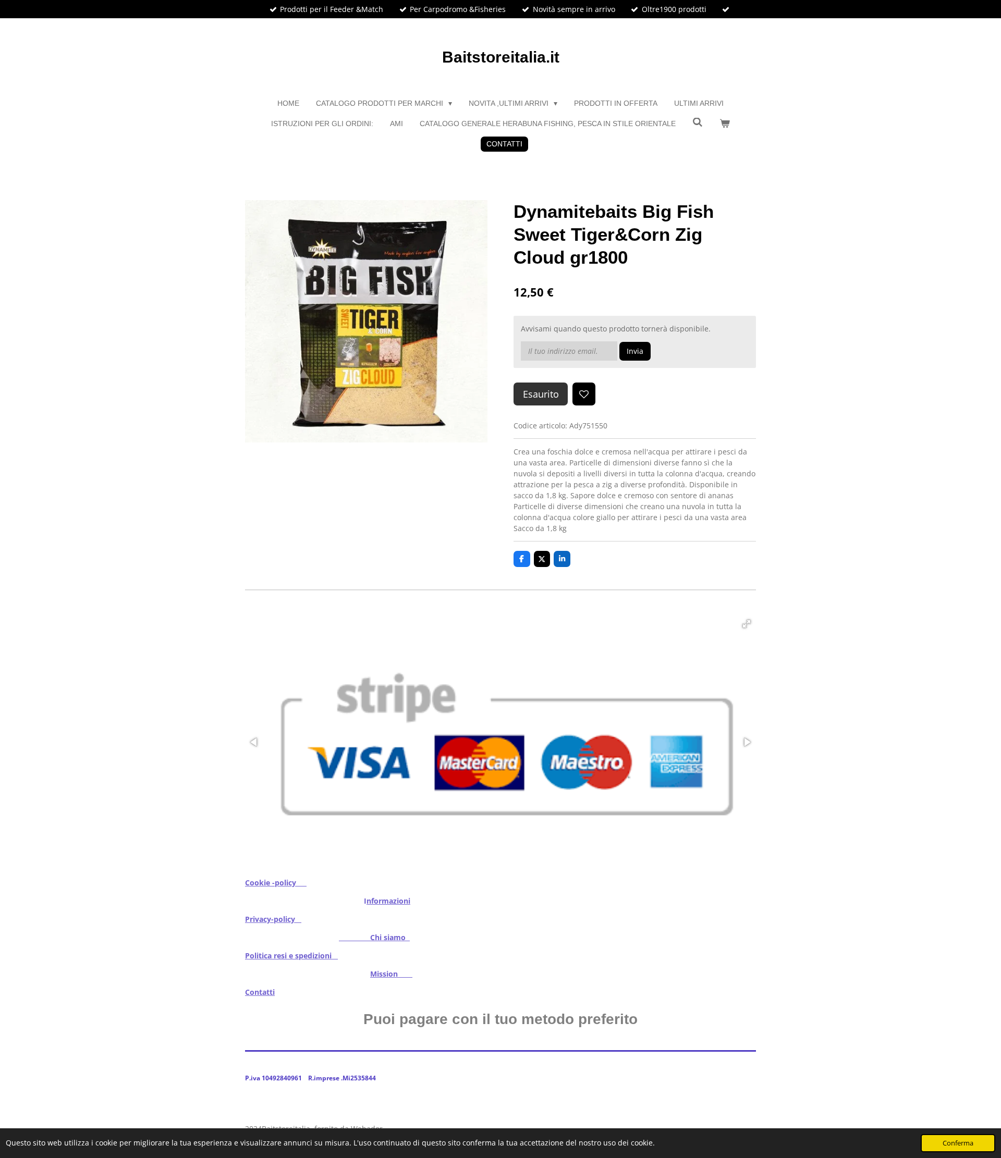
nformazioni (388, 901)
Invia (635, 351)
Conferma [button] (958, 1143)
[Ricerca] (698, 122)
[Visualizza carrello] (725, 123)
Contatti (260, 992)
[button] (746, 623)
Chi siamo (374, 937)
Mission (391, 974)
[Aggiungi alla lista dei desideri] (583, 394)
